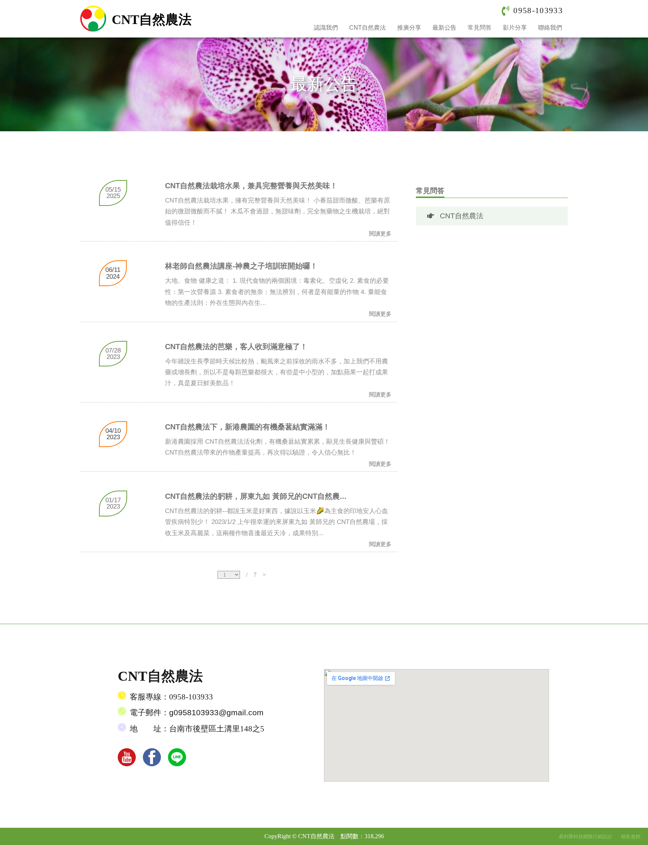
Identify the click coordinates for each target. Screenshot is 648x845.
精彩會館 (630, 836)
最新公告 (444, 27)
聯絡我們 (550, 27)
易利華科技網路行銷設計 (586, 836)
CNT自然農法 (367, 27)
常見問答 (480, 27)
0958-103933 (538, 10)
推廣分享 (409, 27)
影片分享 (515, 27)
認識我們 (326, 27)
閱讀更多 (380, 234)
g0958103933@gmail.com (216, 712)
